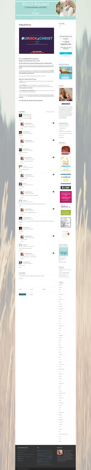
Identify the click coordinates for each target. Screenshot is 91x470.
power (43, 461)
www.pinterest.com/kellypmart (67, 133)
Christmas (60, 304)
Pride (60, 388)
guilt (59, 349)
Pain (47, 459)
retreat (60, 400)
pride (49, 461)
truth (59, 431)
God (59, 342)
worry (51, 464)
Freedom (60, 337)
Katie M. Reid (25, 131)
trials (60, 426)
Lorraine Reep (25, 262)
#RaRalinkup (37, 65)
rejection (60, 395)
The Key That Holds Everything (64, 272)
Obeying (60, 378)
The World (60, 422)
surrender (60, 417)
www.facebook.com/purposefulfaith (65, 131)
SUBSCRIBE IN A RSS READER (22, 450)
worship (60, 441)
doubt (60, 316)
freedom (51, 455)
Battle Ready (61, 294)
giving (60, 340)
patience (50, 459)
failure (60, 328)
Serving (60, 405)
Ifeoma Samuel (26, 227)
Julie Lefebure (25, 149)
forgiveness (61, 335)
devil (59, 313)
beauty (47, 450)
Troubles (60, 429)
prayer (46, 461)
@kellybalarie (22, 452)
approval (60, 287)
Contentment (61, 308)
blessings (60, 299)
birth (59, 296)
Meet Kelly (36, 18)
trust (46, 464)
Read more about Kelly (62, 118)
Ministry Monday (61, 369)
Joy (52, 458)
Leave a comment (50, 111)
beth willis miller (26, 114)
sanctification (61, 402)
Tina (24, 166)
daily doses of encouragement (46, 81)
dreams (60, 318)
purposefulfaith (27, 123)
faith (59, 330)
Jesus (60, 359)
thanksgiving (61, 419)
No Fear (60, 376)
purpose (60, 390)
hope (51, 456)
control (60, 311)
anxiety (44, 450)
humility (42, 458)
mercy (60, 366)
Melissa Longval (26, 217)
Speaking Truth (61, 412)
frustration (39, 456)
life (38, 459)
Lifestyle (60, 361)
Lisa (24, 183)
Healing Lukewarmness (63, 275)
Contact (49, 18)
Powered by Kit (66, 55)
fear (43, 455)
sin (41, 464)
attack (60, 289)
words (60, 436)
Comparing (61, 306)
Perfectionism (61, 383)
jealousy (45, 458)
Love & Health (61, 364)
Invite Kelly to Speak (43, 18)
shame (60, 407)
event (60, 323)
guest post (60, 347)
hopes (39, 458)
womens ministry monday (63, 434)
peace (60, 381)
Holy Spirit (60, 354)
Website (43, 289)
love (41, 459)
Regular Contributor (62, 393)
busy (60, 301)
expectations (61, 325)
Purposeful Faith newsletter (30, 81)
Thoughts (60, 424)
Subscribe (66, 53)
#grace (40, 450)
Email (32, 289)
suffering (60, 414)
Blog (53, 18)
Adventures (61, 284)
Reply (21, 120)
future (43, 456)
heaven (60, 352)
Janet (24, 200)
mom (60, 371)
